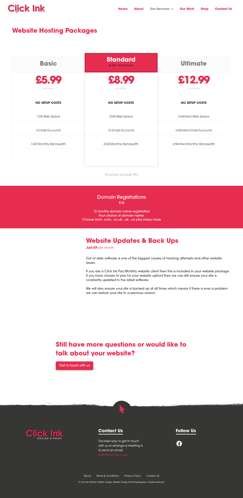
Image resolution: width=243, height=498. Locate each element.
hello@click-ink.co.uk (113, 455)
